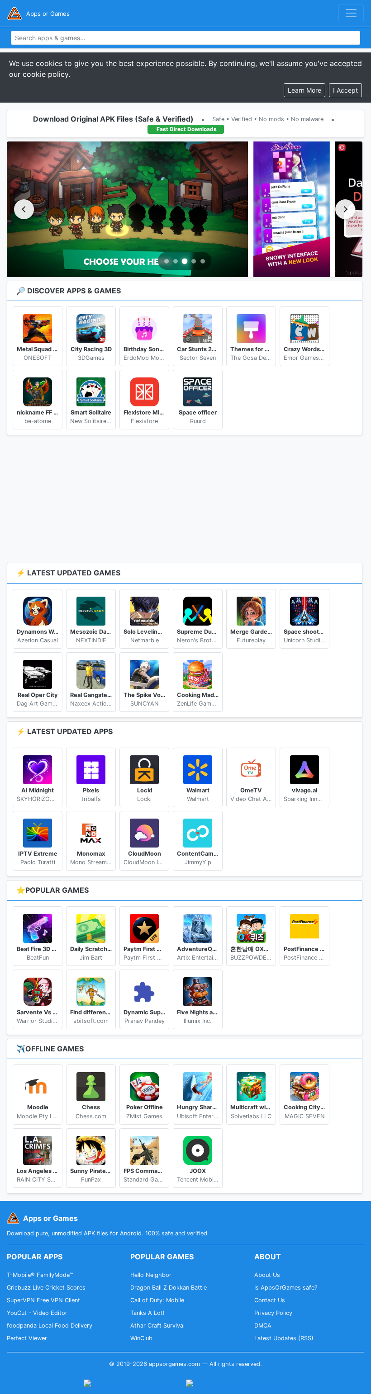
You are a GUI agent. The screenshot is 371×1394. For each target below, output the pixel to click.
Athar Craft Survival (157, 1325)
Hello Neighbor (150, 1275)
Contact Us (269, 1300)
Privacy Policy (273, 1312)
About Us (267, 1275)
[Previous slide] (24, 209)
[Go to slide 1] (166, 261)
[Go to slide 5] (202, 261)
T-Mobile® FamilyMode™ (40, 1275)
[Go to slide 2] (175, 261)
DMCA (262, 1325)
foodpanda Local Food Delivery (49, 1325)
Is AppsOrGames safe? (285, 1287)
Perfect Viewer (27, 1338)
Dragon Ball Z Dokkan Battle (168, 1287)
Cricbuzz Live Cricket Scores (46, 1287)
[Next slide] (345, 209)
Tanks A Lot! (147, 1312)
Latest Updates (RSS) (284, 1338)
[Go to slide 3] (185, 261)
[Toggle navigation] (351, 13)
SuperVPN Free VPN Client (43, 1300)
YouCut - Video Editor (37, 1312)
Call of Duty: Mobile (157, 1300)
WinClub (141, 1338)
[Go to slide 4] (193, 261)
